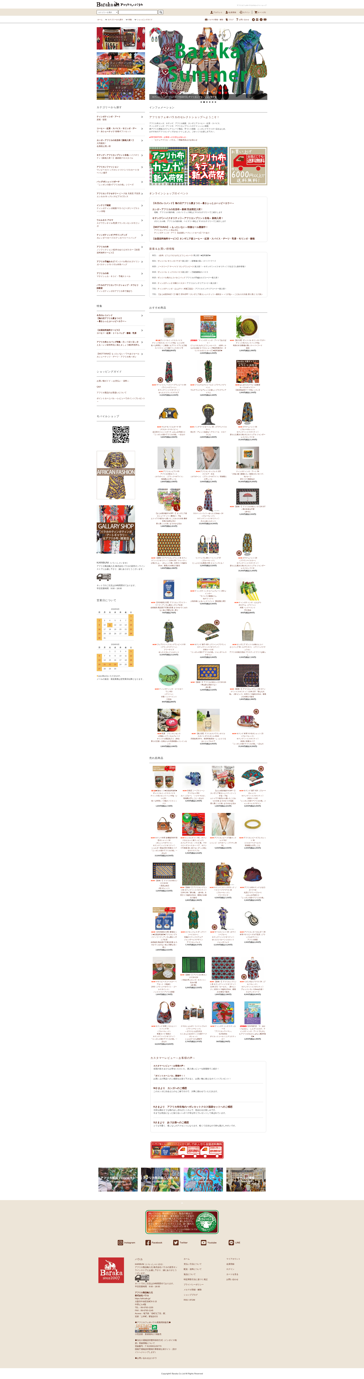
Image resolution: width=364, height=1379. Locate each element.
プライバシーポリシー (194, 1284)
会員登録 (232, 12)
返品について (190, 1274)
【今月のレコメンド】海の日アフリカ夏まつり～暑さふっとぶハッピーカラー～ (193, 203)
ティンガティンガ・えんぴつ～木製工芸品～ (176, 289)
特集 (130, 20)
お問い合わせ (244, 20)
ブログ (231, 20)
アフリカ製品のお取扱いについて (112, 392)
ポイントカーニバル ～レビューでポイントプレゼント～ (121, 399)
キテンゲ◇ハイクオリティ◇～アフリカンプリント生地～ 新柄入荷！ (187, 218)
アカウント (218, 12)
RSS (186, 1300)
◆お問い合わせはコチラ (146, 1358)
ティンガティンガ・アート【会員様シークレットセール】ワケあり (182, 233)
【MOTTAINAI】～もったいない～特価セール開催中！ (180, 227)
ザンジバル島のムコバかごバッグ (171, 278)
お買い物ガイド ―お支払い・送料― (113, 381)
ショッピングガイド (144, 20)
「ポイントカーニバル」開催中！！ (169, 1076)
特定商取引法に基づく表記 (196, 1279)
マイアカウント (233, 1259)
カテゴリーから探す (115, 20)
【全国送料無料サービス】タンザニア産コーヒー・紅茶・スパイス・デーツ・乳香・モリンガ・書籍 (203, 238)
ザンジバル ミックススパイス (170, 272)
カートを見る (232, 1274)
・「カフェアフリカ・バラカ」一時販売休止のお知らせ (174, 140)
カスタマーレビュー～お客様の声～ (173, 1057)
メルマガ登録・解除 (215, 20)
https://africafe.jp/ (142, 1298)
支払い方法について (193, 1264)
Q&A (99, 387)
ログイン (246, 12)
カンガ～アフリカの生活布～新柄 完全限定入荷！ (177, 209)
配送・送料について (193, 1269)
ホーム (100, 20)
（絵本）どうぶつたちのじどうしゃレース (175, 255)
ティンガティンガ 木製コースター (172, 283)
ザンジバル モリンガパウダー (170, 261)
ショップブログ (191, 1295)
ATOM (192, 1300)
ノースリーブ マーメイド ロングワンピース (176, 266)
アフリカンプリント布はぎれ (166, 230)
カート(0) (262, 12)
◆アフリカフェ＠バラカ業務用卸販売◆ (153, 1322)
